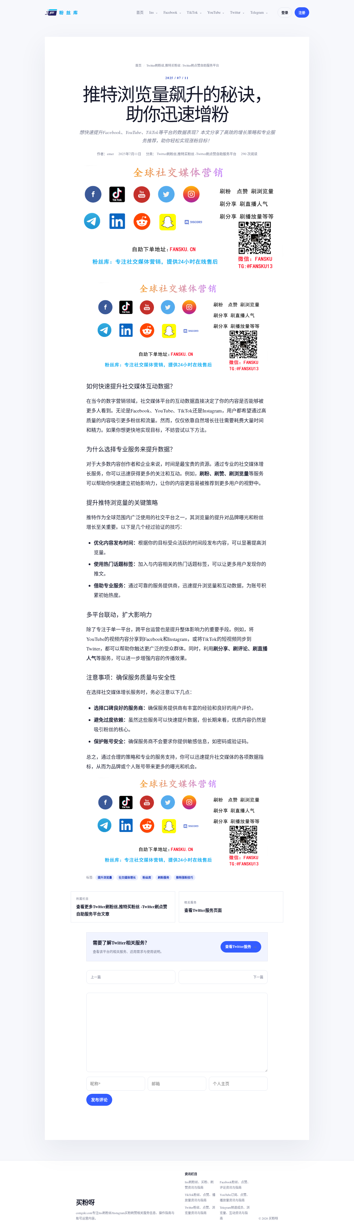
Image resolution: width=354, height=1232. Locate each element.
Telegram (257, 12)
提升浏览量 (105, 878)
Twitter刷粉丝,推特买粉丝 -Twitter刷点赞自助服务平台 (182, 65)
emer (110, 153)
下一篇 (258, 977)
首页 (140, 12)
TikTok (192, 12)
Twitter (235, 12)
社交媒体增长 (127, 878)
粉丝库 (147, 878)
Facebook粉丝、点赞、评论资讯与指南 (235, 1184)
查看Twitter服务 (241, 946)
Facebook (170, 12)
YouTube (213, 12)
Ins (151, 12)
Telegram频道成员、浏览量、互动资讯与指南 (235, 1212)
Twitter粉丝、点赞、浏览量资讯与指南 (200, 1210)
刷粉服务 (163, 878)
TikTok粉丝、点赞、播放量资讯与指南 (200, 1197)
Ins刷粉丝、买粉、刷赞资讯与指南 (199, 1184)
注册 (302, 12)
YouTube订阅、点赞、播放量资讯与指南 (235, 1197)
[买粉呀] (62, 12)
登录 (284, 12)
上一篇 (96, 977)
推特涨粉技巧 (184, 878)
